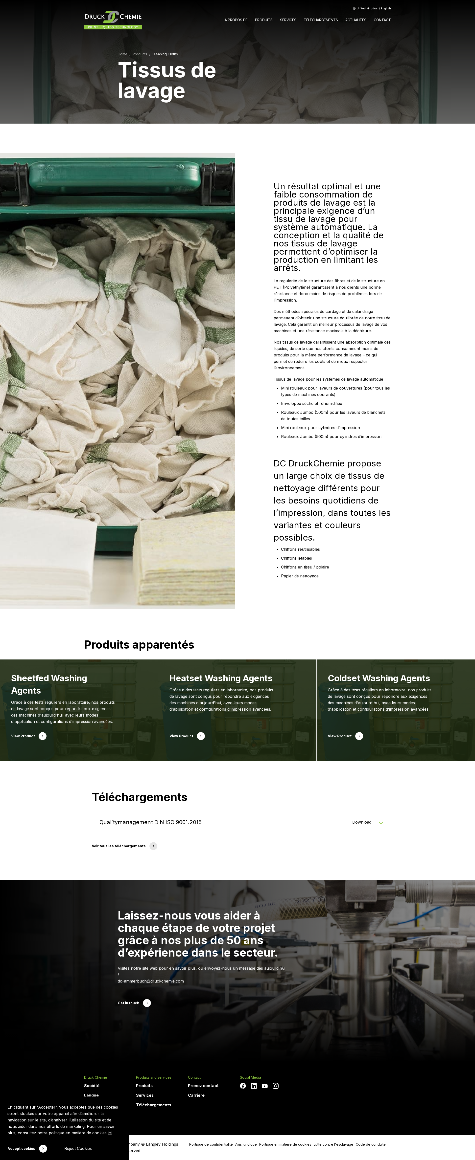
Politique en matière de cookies (285, 1144)
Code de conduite (371, 1144)
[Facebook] (243, 1086)
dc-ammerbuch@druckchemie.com (151, 981)
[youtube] (265, 1086)
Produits (144, 1085)
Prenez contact (203, 1085)
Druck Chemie (95, 1077)
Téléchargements (153, 1104)
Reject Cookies (78, 1148)
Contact (194, 1077)
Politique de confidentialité (211, 1144)
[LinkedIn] (254, 1086)
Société (91, 1085)
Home (122, 54)
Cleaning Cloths (165, 54)
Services (145, 1095)
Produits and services (153, 1077)
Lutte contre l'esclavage (333, 1144)
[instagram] (276, 1086)
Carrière (196, 1095)
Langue (91, 1095)
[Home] (113, 20)
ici (110, 1132)
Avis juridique (246, 1144)
